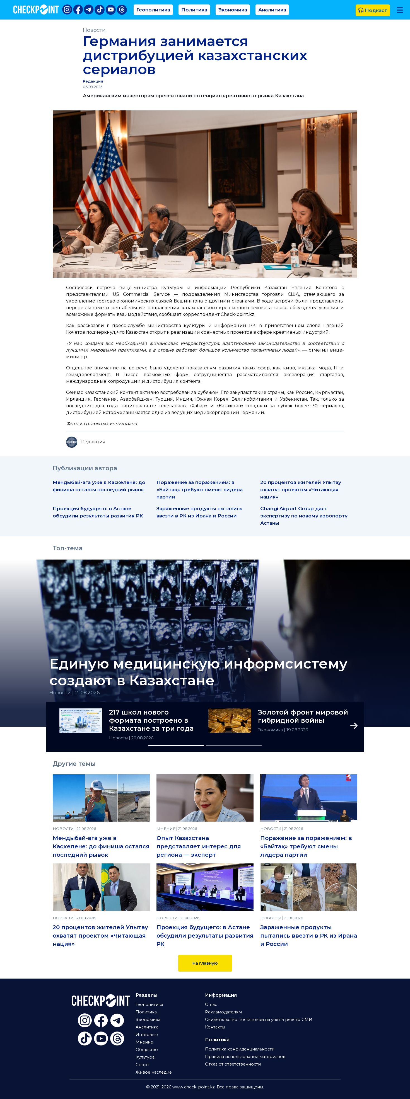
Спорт (142, 1064)
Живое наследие (154, 1072)
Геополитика (153, 10)
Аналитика (272, 10)
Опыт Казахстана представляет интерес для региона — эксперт (198, 846)
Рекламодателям (223, 1012)
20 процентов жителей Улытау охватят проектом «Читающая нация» (300, 489)
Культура (145, 1057)
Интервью (147, 1034)
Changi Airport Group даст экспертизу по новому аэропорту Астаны (304, 515)
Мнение (144, 1042)
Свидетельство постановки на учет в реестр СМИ (258, 1019)
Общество (147, 1049)
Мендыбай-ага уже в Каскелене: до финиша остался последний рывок (101, 846)
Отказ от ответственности (233, 1064)
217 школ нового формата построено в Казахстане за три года (151, 720)
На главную (205, 963)
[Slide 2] (234, 745)
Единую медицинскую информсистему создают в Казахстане (198, 672)
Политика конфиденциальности (239, 1049)
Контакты (215, 1027)
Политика (194, 10)
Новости (94, 30)
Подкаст (375, 10)
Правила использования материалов (245, 1056)
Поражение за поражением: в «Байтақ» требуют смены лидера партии (199, 489)
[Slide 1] (176, 745)
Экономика (232, 10)
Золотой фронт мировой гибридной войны (303, 716)
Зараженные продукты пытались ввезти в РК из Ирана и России (308, 935)
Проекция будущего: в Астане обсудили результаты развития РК (205, 935)
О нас (211, 1004)
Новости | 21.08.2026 (74, 692)
